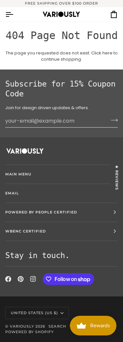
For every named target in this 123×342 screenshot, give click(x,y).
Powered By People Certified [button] (41, 212)
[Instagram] (33, 279)
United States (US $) (34, 313)
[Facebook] (8, 279)
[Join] (112, 120)
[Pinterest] (21, 279)
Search (57, 326)
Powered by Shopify (29, 332)
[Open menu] (15, 14)
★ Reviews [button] (116, 177)
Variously (22, 326)
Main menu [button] (18, 174)
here (107, 53)
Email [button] (12, 193)
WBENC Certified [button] (25, 231)
